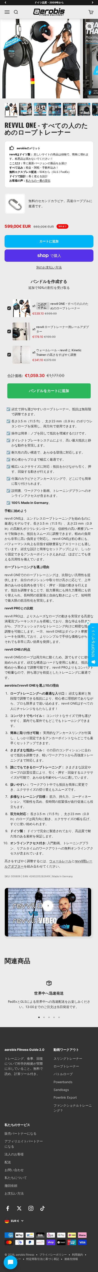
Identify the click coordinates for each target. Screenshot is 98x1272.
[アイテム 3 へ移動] (40, 110)
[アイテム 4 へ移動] (54, 110)
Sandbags (61, 1090)
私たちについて (16, 1178)
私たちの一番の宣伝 (38, 180)
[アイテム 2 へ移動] (25, 110)
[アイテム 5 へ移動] (69, 110)
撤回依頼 (11, 1185)
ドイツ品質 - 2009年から (49, 2)
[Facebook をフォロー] (8, 1208)
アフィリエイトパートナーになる (24, 1143)
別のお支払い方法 (49, 267)
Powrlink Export (65, 1097)
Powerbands (63, 1082)
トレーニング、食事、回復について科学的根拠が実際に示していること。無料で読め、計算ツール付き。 (24, 1066)
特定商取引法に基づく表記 (42, 1259)
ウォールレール (60, 861)
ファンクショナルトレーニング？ (73, 1107)
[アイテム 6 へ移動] (83, 110)
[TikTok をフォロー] (42, 1208)
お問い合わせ (14, 1170)
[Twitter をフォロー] (19, 1208)
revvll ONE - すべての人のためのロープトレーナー (69, 306)
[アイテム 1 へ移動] (11, 110)
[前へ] (5, 2)
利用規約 (77, 1254)
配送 (8, 1162)
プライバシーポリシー (53, 1254)
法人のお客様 (14, 1154)
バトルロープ (63, 1074)
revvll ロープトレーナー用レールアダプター (62, 329)
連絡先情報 (71, 1259)
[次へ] (92, 2)
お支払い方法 (14, 1193)
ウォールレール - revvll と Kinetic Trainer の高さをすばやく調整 (58, 352)
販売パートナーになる (20, 1133)
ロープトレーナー (66, 1066)
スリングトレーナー (68, 1058)
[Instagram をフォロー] (31, 1208)
